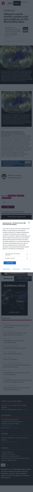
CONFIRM (9, 263)
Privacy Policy (26, 269)
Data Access (16, 269)
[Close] (29, 223)
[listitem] (16, 254)
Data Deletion (6, 269)
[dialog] (16, 246)
